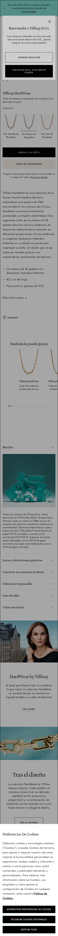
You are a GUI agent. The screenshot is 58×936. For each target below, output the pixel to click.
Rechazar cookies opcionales (29, 919)
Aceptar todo (29, 929)
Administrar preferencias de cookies (29, 909)
